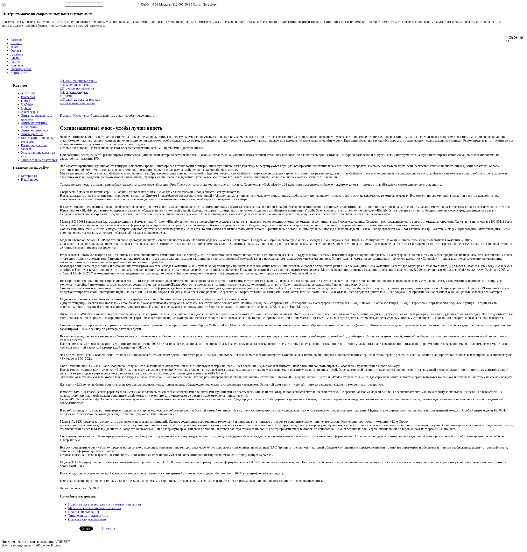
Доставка (16, 54)
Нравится (108, 528)
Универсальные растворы (39, 160)
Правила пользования (83, 512)
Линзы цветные (32, 134)
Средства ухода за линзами (87, 519)
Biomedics (28, 97)
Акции (15, 61)
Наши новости (31, 179)
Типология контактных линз (88, 515)
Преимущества (20, 69)
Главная (16, 39)
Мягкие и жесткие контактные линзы (94, 508)
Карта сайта (18, 72)
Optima (26, 108)
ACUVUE (28, 93)
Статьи (15, 58)
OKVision (27, 104)
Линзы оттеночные (34, 130)
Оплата (15, 50)
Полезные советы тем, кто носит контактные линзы (104, 504)
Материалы (29, 176)
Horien (25, 100)
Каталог (16, 43)
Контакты (17, 65)
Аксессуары (29, 112)
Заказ (14, 47)
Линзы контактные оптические (34, 124)
